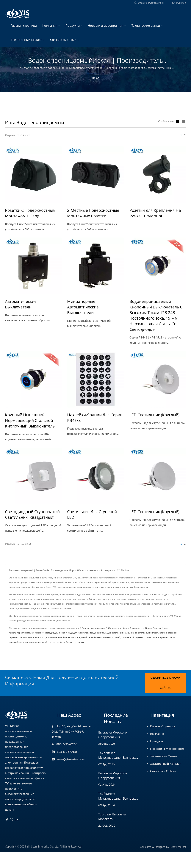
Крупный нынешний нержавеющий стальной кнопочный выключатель (30, 420)
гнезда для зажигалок (77, 633)
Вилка (148, 628)
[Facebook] (7, 820)
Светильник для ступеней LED (92, 514)
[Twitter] (11, 820)
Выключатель (137, 628)
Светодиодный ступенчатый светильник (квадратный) (32, 514)
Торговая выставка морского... (112, 816)
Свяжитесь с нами (63, 40)
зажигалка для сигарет (146, 633)
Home (95, 78)
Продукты (72, 26)
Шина (165, 628)
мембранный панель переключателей (100, 637)
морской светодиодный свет (50, 633)
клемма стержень (168, 633)
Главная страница (24, 26)
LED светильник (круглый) (154, 414)
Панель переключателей (94, 628)
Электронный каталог (27, 40)
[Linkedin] (17, 820)
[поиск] (135, 3)
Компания (50, 26)
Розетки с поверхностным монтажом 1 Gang (30, 213)
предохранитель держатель (104, 633)
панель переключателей (21, 633)
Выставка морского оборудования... (112, 734)
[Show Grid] (177, 121)
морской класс (16, 642)
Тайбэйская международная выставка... (118, 796)
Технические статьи (146, 26)
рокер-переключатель (163, 637)
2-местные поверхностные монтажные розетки (93, 213)
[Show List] (183, 121)
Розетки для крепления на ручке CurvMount (155, 213)
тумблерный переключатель (136, 637)
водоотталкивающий (36, 642)
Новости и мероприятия (106, 26)
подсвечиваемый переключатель (63, 637)
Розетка (157, 628)
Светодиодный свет (118, 628)
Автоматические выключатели (21, 304)
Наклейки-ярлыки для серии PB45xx (95, 417)
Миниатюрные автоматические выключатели (83, 307)
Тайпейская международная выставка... (118, 755)
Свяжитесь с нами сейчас (166, 682)
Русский (181, 2)
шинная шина (127, 633)
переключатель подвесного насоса (27, 637)
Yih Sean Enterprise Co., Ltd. (43, 846)
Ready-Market (178, 847)
